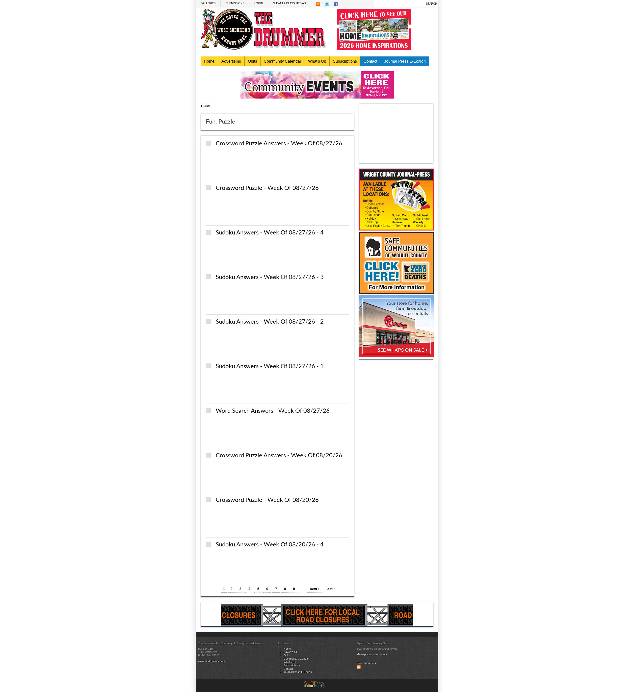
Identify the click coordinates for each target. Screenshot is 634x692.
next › (314, 589)
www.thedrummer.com (211, 661)
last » (331, 589)
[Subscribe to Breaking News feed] (359, 667)
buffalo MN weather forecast (396, 157)
